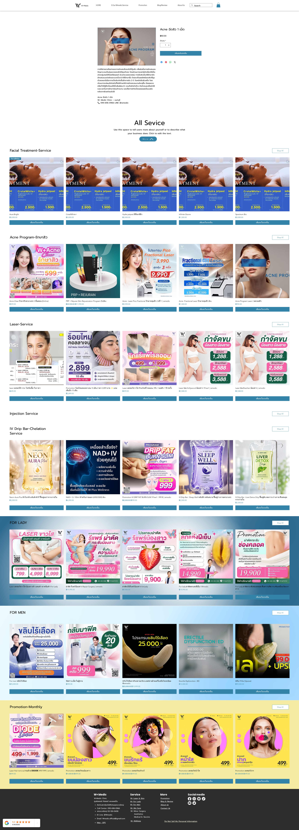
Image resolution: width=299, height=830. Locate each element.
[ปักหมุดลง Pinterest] (166, 62)
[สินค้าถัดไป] (293, 184)
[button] (218, 5)
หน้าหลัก (101, 19)
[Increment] (168, 45)
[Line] (199, 799)
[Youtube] (189, 803)
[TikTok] (203, 799)
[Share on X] (174, 62)
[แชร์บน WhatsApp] (170, 62)
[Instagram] (194, 799)
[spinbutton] (165, 45)
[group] (149, 191)
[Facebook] (189, 799)
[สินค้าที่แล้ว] (6, 184)
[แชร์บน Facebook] (161, 62)
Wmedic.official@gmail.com (113, 819)
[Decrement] (161, 45)
